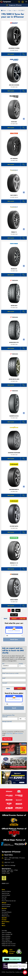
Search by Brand (6, 895)
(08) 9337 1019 (9, 862)
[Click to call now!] (19, 2)
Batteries (4, 910)
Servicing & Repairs (6, 912)
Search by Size (5, 893)
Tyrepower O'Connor (15, 5)
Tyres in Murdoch (6, 938)
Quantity (21, 663)
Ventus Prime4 (14, 599)
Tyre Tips (4, 899)
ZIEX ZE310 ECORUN (14, 85)
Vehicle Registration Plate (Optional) (8, 715)
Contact (4, 919)
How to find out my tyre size (9, 901)
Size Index (4, 930)
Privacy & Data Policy (10, 972)
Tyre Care (4, 897)
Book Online (5, 921)
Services (4, 908)
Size (3, 663)
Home (4, 10)
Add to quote (11, 54)
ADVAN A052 (14, 305)
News (3, 925)
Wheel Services (5, 916)
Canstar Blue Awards (7, 942)
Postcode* (4, 683)
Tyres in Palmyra (6, 940)
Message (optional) (7, 721)
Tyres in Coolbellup (6, 932)
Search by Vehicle (6, 891)
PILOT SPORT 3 (14, 195)
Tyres (3, 889)
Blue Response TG (14, 489)
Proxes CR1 (14, 268)
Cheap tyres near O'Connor (8, 945)
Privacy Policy (9, 733)
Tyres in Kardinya (6, 936)
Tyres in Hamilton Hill (7, 934)
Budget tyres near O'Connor (9, 943)
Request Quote (7, 739)
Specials (4, 918)
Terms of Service (19, 733)
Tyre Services (5, 914)
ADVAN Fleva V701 (14, 342)
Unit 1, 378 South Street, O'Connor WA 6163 (15, 858)
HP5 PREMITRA (14, 158)
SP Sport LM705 (14, 526)
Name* (4, 668)
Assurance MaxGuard (14, 452)
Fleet (3, 923)
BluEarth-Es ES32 (14, 416)
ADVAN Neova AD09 (14, 379)
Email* (4, 678)
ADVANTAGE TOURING (14, 48)
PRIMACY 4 (14, 232)
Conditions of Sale (19, 972)
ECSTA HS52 (14, 121)
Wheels (4, 902)
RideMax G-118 (14, 563)
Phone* (10, 673)
